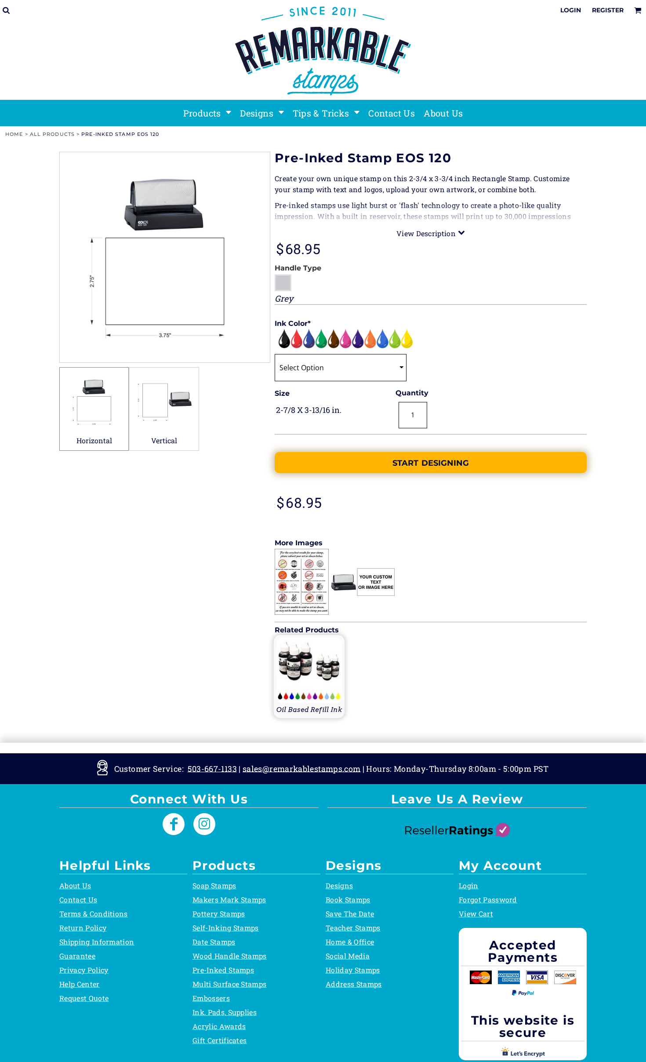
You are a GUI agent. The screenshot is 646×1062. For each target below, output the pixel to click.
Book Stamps (348, 899)
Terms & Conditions (93, 913)
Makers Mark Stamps (229, 899)
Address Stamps (353, 984)
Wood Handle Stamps (229, 955)
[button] (207, 113)
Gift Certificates (219, 1040)
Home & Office (350, 941)
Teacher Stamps (353, 927)
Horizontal (94, 440)
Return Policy (82, 927)
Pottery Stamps (218, 913)
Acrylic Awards (219, 1026)
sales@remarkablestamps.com (301, 768)
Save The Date (350, 913)
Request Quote (84, 998)
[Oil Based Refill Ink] (309, 675)
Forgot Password (488, 899)
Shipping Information (96, 941)
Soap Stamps (214, 885)
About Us (75, 885)
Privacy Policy (83, 969)
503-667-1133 (212, 768)
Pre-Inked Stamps (223, 969)
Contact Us (78, 899)
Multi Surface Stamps (229, 984)
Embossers (211, 998)
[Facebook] (174, 824)
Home (14, 134)
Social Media (348, 955)
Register (608, 10)
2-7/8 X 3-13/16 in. (308, 410)
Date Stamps (214, 941)
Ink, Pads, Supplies (224, 1012)
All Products (52, 134)
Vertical (164, 440)
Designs (339, 885)
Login (570, 10)
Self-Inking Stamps (225, 927)
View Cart (476, 913)
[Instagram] (204, 824)
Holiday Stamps (353, 969)
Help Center (79, 984)
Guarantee (77, 955)
